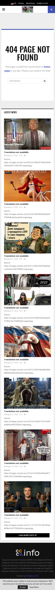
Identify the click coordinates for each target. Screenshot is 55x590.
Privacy (21, 3)
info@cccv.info (42, 3)
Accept (23, 587)
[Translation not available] (27, 134)
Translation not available (16, 152)
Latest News (10, 112)
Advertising (30, 3)
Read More (34, 587)
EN (15, 3)
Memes (8, 121)
